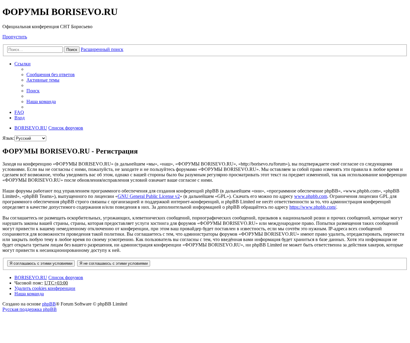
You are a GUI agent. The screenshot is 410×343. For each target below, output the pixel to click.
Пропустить (14, 36)
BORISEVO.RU (30, 277)
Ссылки (22, 63)
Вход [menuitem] (19, 117)
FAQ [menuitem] (19, 112)
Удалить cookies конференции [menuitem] (44, 288)
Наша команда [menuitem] (41, 101)
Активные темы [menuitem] (42, 79)
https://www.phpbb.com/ (312, 207)
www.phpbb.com (310, 196)
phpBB (49, 303)
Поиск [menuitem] (33, 90)
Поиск (71, 49)
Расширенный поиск (102, 49)
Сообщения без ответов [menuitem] (50, 74)
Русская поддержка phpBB (29, 309)
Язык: (8, 138)
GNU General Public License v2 (149, 196)
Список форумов (65, 277)
